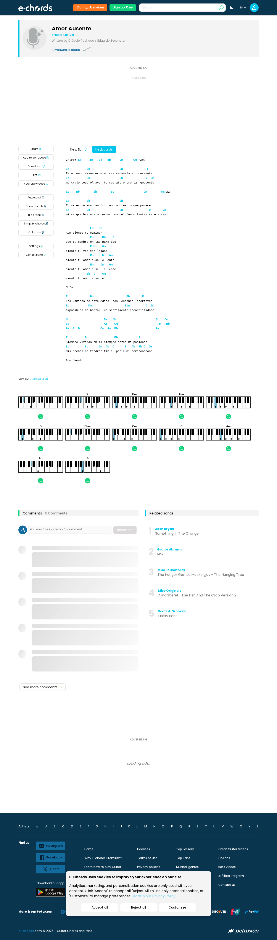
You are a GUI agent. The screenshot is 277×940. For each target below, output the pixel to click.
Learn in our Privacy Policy (154, 896)
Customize (177, 907)
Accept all (100, 907)
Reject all (138, 907)
